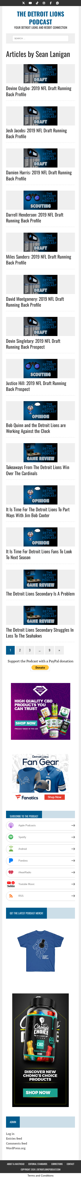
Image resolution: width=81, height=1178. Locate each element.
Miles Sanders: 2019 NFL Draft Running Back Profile (38, 259)
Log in (10, 1134)
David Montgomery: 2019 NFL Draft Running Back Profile (35, 301)
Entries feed (14, 1138)
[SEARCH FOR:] (40, 38)
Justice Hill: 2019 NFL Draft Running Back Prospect (36, 386)
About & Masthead (15, 1164)
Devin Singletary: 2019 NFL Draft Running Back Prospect (33, 343)
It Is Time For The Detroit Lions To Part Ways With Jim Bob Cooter (38, 512)
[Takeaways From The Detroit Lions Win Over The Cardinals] (40, 460)
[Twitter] (24, 2)
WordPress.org (15, 1148)
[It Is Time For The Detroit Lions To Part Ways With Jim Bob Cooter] (40, 502)
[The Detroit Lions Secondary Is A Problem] (40, 586)
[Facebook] (51, 2)
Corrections (57, 1164)
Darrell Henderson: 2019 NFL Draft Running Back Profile (34, 217)
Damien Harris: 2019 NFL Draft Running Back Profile (39, 175)
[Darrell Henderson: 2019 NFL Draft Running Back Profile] (40, 207)
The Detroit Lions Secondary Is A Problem (40, 593)
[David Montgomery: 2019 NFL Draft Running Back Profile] (40, 291)
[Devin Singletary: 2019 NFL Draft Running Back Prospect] (40, 333)
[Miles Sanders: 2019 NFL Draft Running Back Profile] (40, 249)
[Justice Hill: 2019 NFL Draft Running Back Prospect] (40, 375)
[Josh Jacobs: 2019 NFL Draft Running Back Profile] (40, 123)
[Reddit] (57, 2)
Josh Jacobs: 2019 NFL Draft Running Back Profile (36, 133)
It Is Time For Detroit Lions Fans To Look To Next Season (39, 554)
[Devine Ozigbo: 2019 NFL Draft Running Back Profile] (40, 81)
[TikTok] (37, 2)
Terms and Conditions (40, 1175)
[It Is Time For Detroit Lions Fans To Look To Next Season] (40, 544)
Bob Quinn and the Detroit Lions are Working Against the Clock (36, 428)
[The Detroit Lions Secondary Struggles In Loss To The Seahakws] (40, 622)
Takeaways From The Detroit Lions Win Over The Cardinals (37, 470)
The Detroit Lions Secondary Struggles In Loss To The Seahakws (40, 632)
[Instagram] (44, 2)
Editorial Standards (37, 1164)
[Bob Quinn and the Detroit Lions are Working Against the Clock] (40, 418)
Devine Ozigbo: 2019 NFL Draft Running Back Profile (38, 91)
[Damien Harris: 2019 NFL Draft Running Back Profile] (40, 165)
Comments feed (16, 1143)
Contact (70, 1164)
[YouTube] (30, 2)
